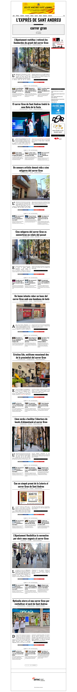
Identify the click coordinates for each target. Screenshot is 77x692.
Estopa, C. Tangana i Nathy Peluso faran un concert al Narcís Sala (57, 97)
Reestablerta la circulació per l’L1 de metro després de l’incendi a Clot (17, 339)
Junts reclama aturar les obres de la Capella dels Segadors (18, 154)
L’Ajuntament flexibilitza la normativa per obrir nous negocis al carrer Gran (31, 537)
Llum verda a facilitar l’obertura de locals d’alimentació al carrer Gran (31, 420)
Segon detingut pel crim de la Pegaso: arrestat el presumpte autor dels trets (31, 339)
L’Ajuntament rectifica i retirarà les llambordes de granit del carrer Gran (31, 41)
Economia (30, 423)
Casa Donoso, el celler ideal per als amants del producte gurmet (44, 652)
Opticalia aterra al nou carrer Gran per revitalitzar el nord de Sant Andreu (31, 602)
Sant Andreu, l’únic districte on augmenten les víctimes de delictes (43, 339)
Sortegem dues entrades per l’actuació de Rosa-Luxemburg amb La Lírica (57, 100)
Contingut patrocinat (30, 359)
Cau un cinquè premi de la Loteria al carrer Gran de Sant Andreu (31, 485)
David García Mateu (37, 172)
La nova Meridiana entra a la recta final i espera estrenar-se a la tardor (17, 90)
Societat (29, 44)
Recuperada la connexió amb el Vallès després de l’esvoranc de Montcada (30, 90)
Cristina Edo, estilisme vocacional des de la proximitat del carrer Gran (31, 356)
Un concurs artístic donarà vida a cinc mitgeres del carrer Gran (31, 169)
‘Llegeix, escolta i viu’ (54, 102)
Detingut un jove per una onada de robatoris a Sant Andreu (43, 469)
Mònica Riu (37, 236)
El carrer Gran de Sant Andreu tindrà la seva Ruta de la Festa (31, 105)
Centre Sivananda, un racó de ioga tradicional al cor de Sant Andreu (43, 405)
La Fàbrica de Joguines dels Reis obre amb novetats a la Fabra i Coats (43, 522)
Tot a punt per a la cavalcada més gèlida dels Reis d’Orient (30, 522)
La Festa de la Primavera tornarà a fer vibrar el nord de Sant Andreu (18, 405)
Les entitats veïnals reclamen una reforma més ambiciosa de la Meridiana (44, 90)
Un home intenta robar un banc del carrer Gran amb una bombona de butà (31, 297)
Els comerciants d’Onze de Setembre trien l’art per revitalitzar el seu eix (44, 282)
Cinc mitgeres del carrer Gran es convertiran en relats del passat (43, 218)
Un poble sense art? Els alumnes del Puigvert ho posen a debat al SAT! (18, 282)
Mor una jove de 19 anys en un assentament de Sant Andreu (43, 154)
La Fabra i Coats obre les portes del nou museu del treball (30, 154)
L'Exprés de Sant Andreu (37, 44)
